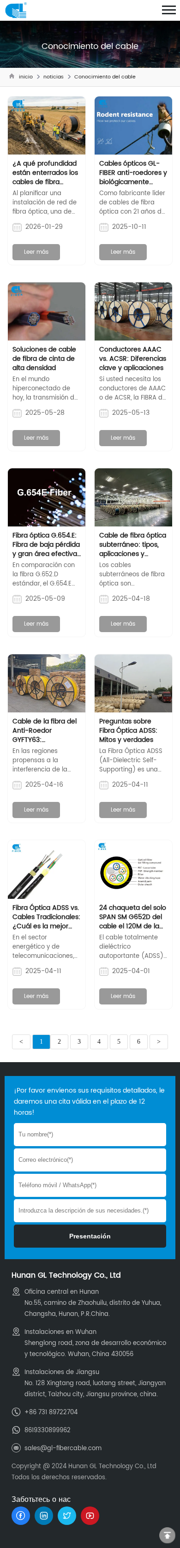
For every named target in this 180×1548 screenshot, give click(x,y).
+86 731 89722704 (51, 1412)
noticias (53, 77)
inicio (26, 77)
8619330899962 (47, 1430)
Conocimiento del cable (105, 77)
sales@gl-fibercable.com (63, 1448)
